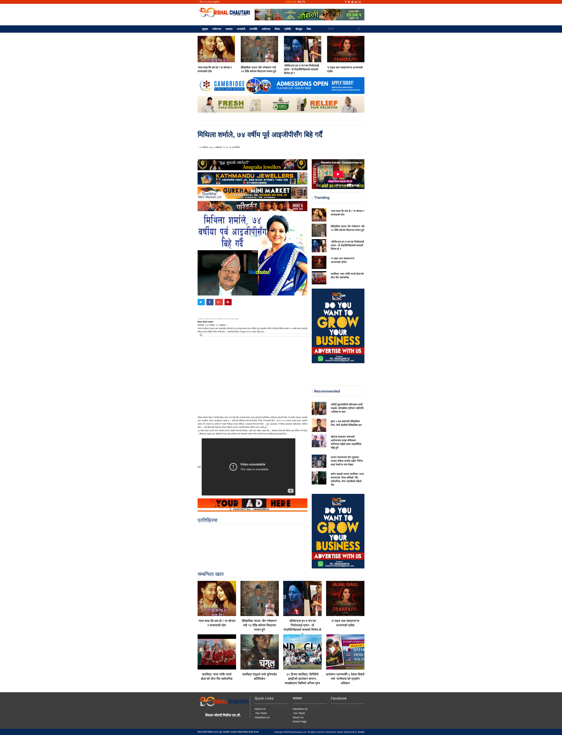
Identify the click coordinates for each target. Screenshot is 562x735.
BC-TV (301, 2)
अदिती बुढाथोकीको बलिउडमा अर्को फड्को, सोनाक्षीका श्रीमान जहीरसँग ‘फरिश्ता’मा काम (347, 408)
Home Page (300, 721)
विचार (277, 29)
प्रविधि (287, 29)
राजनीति (253, 29)
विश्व (309, 29)
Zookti (361, 732)
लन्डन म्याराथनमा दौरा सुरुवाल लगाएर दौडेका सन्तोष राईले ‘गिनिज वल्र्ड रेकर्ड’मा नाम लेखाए (347, 461)
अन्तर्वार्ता (241, 29)
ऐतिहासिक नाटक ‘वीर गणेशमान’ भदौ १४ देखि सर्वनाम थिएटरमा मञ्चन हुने (259, 625)
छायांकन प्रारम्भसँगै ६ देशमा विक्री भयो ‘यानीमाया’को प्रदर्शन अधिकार (345, 679)
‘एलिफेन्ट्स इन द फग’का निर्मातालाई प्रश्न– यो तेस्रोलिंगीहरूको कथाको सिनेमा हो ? (301, 69)
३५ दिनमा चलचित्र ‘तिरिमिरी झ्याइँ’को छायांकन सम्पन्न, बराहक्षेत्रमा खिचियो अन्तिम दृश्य (302, 679)
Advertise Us (262, 717)
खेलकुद (298, 29)
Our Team (261, 713)
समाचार (229, 29)
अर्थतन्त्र (266, 29)
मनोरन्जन (216, 29)
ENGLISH (291, 2)
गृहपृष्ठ (205, 29)
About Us (260, 708)
